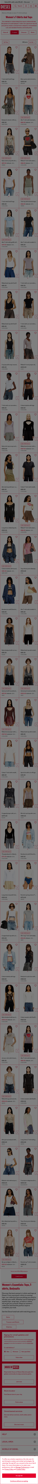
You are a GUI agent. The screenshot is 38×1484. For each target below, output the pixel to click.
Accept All (19, 1475)
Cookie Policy (20, 1469)
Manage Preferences (22, 1467)
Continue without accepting (19, 1481)
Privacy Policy (9, 1469)
